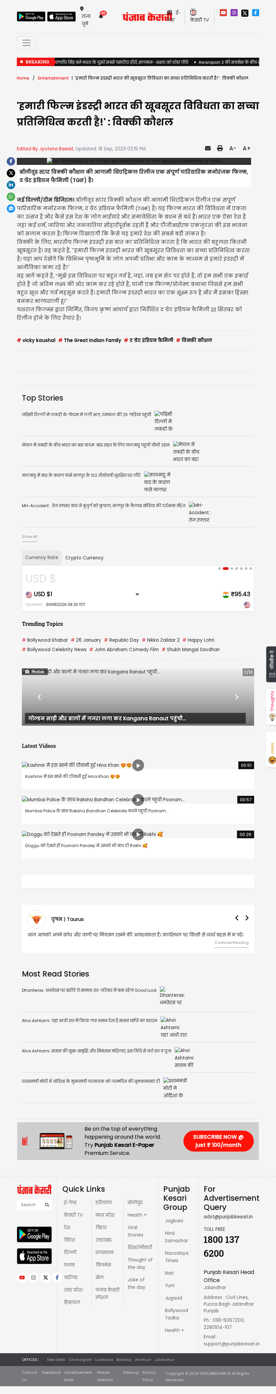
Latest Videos (39, 745)
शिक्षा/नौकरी (140, 1247)
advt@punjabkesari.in (228, 1217)
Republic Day (121, 640)
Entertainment (53, 78)
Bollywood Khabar (45, 640)
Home (23, 78)
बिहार (101, 1227)
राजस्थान (104, 1252)
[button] (39, 697)
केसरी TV (73, 1215)
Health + (137, 1215)
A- (232, 148)
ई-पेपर (70, 1202)
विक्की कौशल (194, 340)
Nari (169, 1273)
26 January (86, 640)
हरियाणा (104, 1202)
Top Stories (42, 398)
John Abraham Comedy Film (124, 649)
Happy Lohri (198, 640)
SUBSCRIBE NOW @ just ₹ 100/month (218, 1141)
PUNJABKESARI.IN (215, 1373)
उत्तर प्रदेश (73, 1290)
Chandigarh (80, 1359)
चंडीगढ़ (70, 1277)
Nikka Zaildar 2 (161, 640)
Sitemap (131, 1372)
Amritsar (143, 1359)
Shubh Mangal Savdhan (191, 649)
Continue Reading (231, 942)
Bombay (124, 1359)
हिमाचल (72, 1302)
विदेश (69, 1240)
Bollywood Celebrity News (54, 649)
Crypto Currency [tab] (84, 558)
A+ (247, 148)
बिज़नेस (103, 1265)
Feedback (51, 1372)
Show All (29, 536)
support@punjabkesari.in (232, 1344)
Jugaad (173, 1298)
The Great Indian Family (89, 340)
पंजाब (69, 1265)
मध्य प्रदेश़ (105, 1215)
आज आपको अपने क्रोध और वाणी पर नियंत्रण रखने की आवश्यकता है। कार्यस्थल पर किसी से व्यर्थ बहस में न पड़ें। (135, 935)
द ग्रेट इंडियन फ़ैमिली (148, 340)
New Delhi (56, 1359)
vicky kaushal (36, 340)
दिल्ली (70, 1252)
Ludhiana (104, 1359)
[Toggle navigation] (26, 43)
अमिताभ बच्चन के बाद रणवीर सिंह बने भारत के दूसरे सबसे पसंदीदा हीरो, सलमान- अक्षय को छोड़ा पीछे (102, 62)
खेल (100, 1277)
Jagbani (174, 1221)
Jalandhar (164, 1359)
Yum (170, 1285)
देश (67, 1227)
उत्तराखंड (104, 1240)
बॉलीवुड (135, 1202)
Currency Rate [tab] (41, 557)
